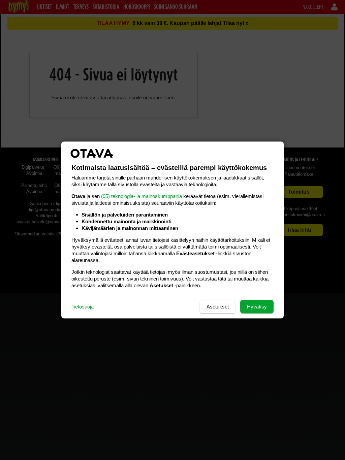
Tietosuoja (82, 306)
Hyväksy (257, 306)
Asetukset (218, 306)
